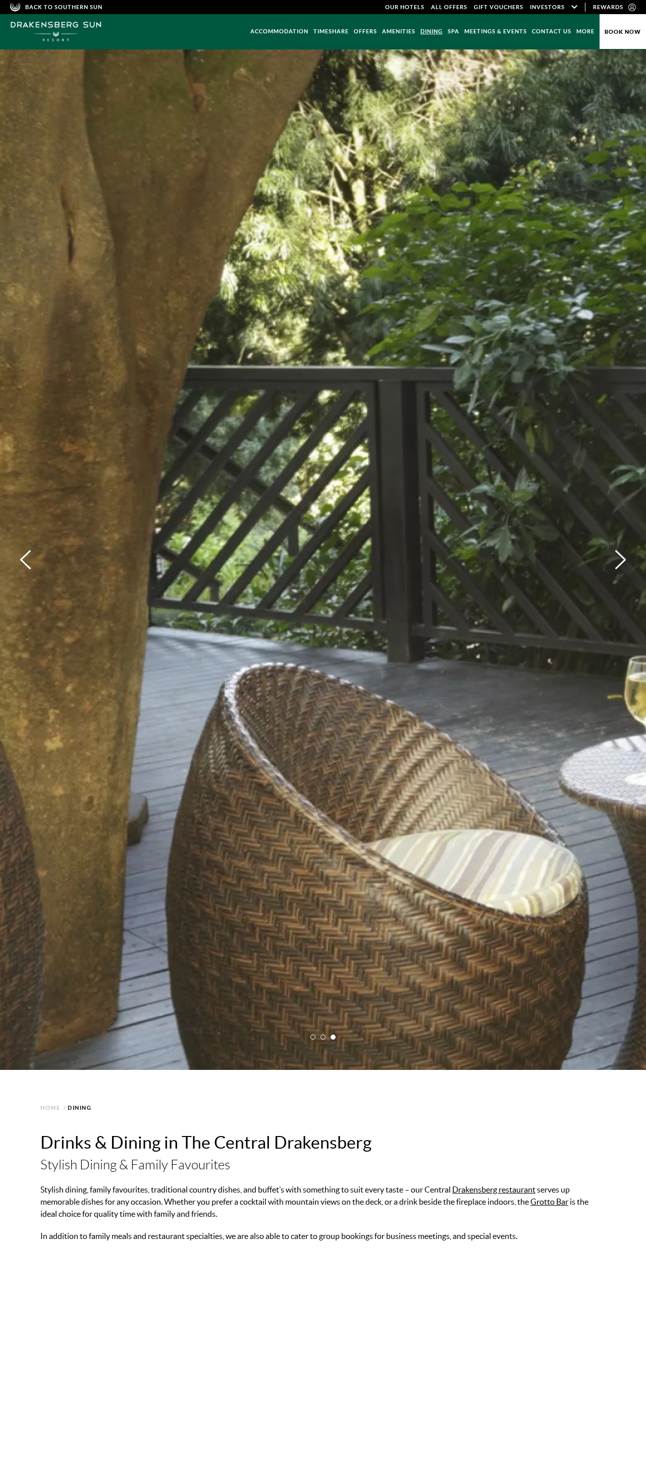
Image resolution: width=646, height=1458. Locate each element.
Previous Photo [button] (25, 559)
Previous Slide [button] (315, 1416)
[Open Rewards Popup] (632, 7)
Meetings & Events (495, 31)
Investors (547, 7)
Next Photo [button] (620, 559)
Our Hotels (404, 7)
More (585, 31)
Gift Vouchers (498, 7)
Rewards (608, 7)
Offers (365, 31)
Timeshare (331, 31)
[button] (312, 1037)
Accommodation (279, 31)
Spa (453, 31)
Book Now (623, 32)
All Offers (449, 7)
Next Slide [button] (585, 1416)
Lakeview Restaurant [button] (80, 1340)
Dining (431, 31)
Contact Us (551, 31)
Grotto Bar (549, 1201)
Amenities (398, 31)
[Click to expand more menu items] (574, 7)
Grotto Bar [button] (152, 1340)
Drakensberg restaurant (493, 1189)
